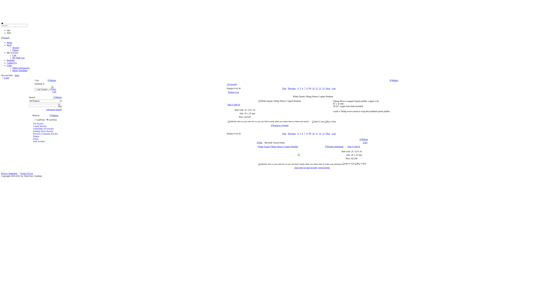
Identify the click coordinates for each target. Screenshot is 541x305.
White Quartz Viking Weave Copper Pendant (278, 146)
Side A (231, 105)
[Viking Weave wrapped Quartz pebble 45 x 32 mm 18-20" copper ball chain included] (299, 155)
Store (17, 75)
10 (313, 88)
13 (323, 88)
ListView (53, 120)
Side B (237, 105)
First (284, 88)
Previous (292, 88)
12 (320, 88)
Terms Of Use (26, 173)
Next (328, 88)
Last (334, 88)
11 (317, 88)
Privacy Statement (9, 173)
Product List (233, 92)
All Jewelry (232, 84)
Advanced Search (54, 109)
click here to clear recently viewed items (312, 167)
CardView (40, 120)
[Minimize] (52, 80)
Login (6, 78)
